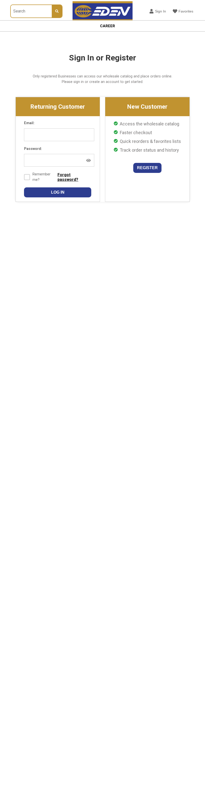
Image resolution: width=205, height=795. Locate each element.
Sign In (160, 11)
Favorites (185, 11)
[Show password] (88, 160)
